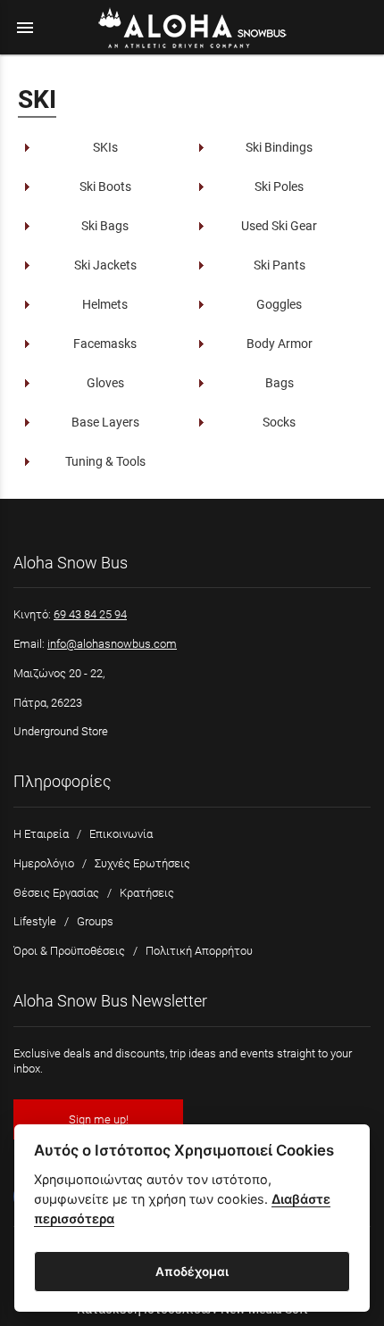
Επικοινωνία (121, 834)
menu (25, 27)
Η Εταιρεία (41, 834)
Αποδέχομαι (192, 1271)
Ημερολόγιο (43, 863)
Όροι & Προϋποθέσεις (69, 950)
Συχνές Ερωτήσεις (142, 863)
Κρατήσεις (147, 892)
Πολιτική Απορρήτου (199, 950)
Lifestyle (34, 921)
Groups (95, 921)
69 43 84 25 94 (90, 614)
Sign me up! (99, 1119)
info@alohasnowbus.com (112, 644)
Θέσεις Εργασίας (56, 892)
